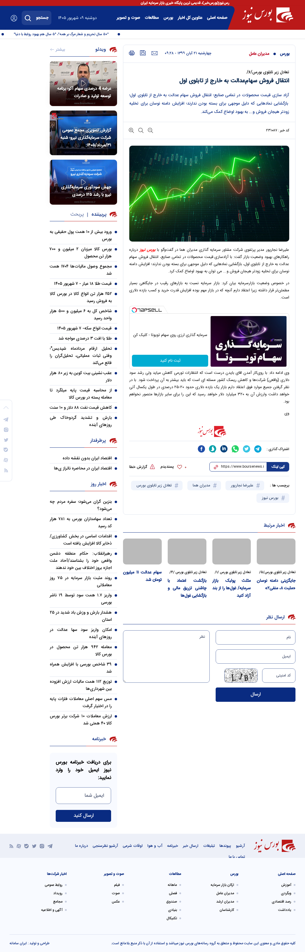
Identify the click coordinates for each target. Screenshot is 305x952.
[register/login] (14, 18)
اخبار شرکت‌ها (57, 874)
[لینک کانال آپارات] (18, 846)
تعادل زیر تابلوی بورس (154, 485)
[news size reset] (140, 130)
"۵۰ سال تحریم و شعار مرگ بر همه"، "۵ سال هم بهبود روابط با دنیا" (68, 34)
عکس (116, 902)
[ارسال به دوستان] (154, 53)
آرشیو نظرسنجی (105, 846)
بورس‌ (168, 17)
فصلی (173, 893)
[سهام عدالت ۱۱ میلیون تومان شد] (142, 551)
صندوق (171, 902)
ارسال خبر (190, 846)
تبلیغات (209, 846)
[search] (28, 17)
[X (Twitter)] (34, 846)
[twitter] (246, 449)
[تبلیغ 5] (209, 431)
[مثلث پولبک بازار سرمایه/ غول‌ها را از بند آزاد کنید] (231, 551)
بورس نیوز (270, 498)
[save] (143, 52)
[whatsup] (235, 449)
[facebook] (201, 449)
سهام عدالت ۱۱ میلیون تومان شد (142, 576)
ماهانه (172, 885)
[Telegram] (50, 846)
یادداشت (284, 910)
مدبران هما (202, 485)
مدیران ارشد (225, 902)
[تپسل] (134, 310)
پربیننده (98, 215)
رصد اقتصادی (281, 902)
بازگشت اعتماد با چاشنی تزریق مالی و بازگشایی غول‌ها (187, 588)
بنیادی (172, 910)
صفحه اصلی (217, 17)
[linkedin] (224, 449)
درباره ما (81, 846)
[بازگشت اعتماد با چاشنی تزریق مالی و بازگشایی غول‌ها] (187, 551)
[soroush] (213, 449)
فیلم (117, 885)
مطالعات (152, 17)
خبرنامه (172, 846)
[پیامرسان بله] (26, 846)
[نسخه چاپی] (132, 53)
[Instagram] (42, 846)
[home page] (267, 15)
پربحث (77, 215)
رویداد (58, 893)
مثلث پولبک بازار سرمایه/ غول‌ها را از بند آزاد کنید (231, 588)
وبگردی (286, 893)
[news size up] (131, 130)
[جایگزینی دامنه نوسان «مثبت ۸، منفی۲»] (276, 551)
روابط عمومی (54, 885)
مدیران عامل (259, 53)
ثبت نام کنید (170, 360)
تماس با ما (237, 857)
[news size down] (150, 130)
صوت (116, 893)
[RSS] (11, 846)
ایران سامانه (18, 943)
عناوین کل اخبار (190, 17)
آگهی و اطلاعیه (52, 910)
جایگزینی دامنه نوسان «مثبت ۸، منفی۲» (276, 584)
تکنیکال (171, 918)
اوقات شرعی (133, 846)
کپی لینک (278, 467)
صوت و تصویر (128, 17)
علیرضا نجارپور (242, 485)
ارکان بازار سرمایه (222, 885)
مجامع (58, 902)
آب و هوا (154, 846)
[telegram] (258, 449)
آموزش (286, 885)
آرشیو (240, 846)
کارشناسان (227, 910)
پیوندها (225, 846)
